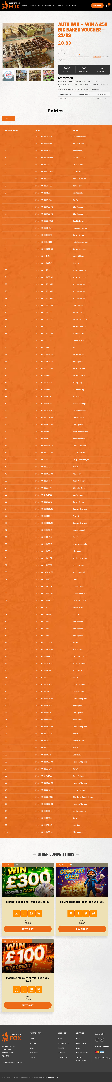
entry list (97, 57)
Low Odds (34, 1053)
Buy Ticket (28, 929)
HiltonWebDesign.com (49, 1077)
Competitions (34, 5)
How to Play (58, 5)
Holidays (33, 1043)
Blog (74, 5)
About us (61, 1053)
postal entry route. (78, 54)
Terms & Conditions (81, 1059)
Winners (48, 5)
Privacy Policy (82, 1053)
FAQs (68, 5)
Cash (32, 1038)
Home (24, 5)
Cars (32, 1048)
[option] (28, 45)
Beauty (32, 1058)
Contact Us (63, 1058)
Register (97, 5)
